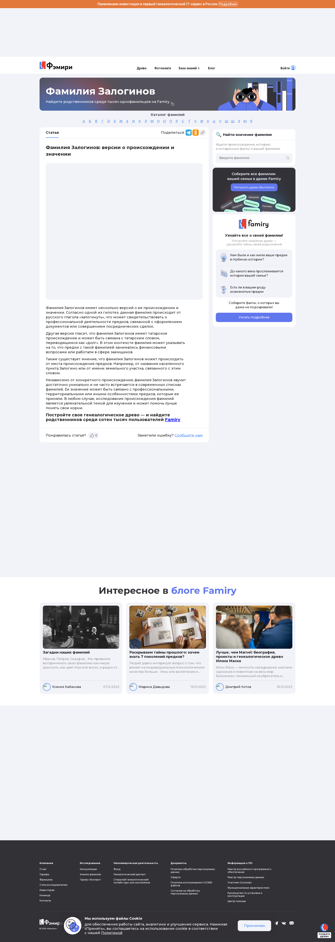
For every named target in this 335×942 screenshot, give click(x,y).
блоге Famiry (204, 590)
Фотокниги (162, 68)
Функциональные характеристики (248, 887)
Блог (211, 68)
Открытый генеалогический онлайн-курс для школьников (132, 881)
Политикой (112, 933)
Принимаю (254, 926)
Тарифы (44, 874)
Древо (142, 68)
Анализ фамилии (90, 874)
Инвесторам (47, 890)
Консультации (88, 869)
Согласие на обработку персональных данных (185, 892)
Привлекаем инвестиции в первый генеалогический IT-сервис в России (167, 4)
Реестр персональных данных (246, 877)
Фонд (117, 869)
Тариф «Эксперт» (90, 879)
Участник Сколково (240, 882)
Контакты (45, 900)
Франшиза (46, 879)
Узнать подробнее (254, 317)
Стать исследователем (53, 884)
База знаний (188, 68)
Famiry (172, 419)
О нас (43, 869)
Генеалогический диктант (130, 874)
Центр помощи (237, 901)
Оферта (175, 877)
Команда (45, 895)
